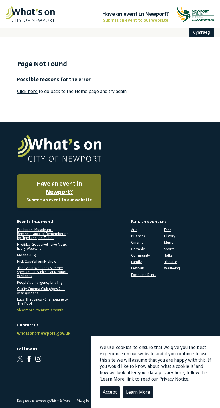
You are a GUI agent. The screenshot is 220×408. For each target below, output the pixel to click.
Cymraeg (201, 32)
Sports (169, 249)
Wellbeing (172, 268)
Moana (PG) (26, 255)
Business (138, 236)
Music (168, 243)
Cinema (137, 243)
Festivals (137, 268)
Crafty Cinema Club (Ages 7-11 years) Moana (41, 291)
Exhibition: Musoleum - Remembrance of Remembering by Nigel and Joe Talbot (42, 234)
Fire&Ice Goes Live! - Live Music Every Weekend (42, 247)
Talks (168, 255)
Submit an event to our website (59, 191)
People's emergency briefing (40, 283)
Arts (134, 230)
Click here (27, 91)
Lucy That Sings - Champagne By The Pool (43, 301)
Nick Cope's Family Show (36, 261)
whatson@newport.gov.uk (43, 333)
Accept (110, 392)
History (169, 236)
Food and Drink (143, 275)
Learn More (138, 392)
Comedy (138, 249)
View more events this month (40, 310)
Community (140, 255)
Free (167, 230)
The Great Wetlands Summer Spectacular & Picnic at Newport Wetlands (42, 272)
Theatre (170, 262)
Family (136, 262)
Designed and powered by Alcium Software (44, 400)
